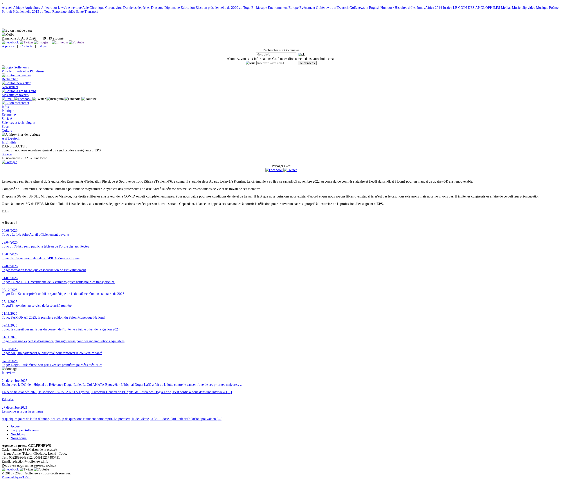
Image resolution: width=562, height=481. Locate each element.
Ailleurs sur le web (54, 7)
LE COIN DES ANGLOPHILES (476, 7)
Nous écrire (19, 438)
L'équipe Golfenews (25, 430)
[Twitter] (290, 170)
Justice (447, 7)
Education (188, 7)
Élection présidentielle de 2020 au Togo (223, 7)
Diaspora (157, 7)
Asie (85, 7)
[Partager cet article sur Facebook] (274, 170)
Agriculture (32, 7)
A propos (8, 46)
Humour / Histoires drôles (398, 7)
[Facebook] (274, 170)
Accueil (7, 7)
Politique (8, 111)
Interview (8, 373)
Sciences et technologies (18, 122)
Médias (506, 7)
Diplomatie (172, 7)
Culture (7, 130)
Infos (5, 107)
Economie (9, 115)
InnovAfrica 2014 (429, 7)
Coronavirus (113, 7)
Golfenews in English (364, 7)
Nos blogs (18, 434)
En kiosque (259, 7)
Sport (5, 126)
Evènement (307, 7)
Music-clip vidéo (523, 7)
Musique (542, 7)
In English (9, 142)
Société (7, 118)
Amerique (75, 7)
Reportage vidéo (63, 11)
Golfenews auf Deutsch (332, 7)
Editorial (8, 399)
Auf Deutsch (11, 138)
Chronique (97, 7)
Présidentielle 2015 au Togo (32, 11)
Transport (91, 11)
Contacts (26, 46)
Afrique (18, 7)
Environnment (278, 7)
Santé (80, 11)
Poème (553, 7)
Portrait (7, 11)
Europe (293, 7)
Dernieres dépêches (136, 7)
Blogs (42, 46)
